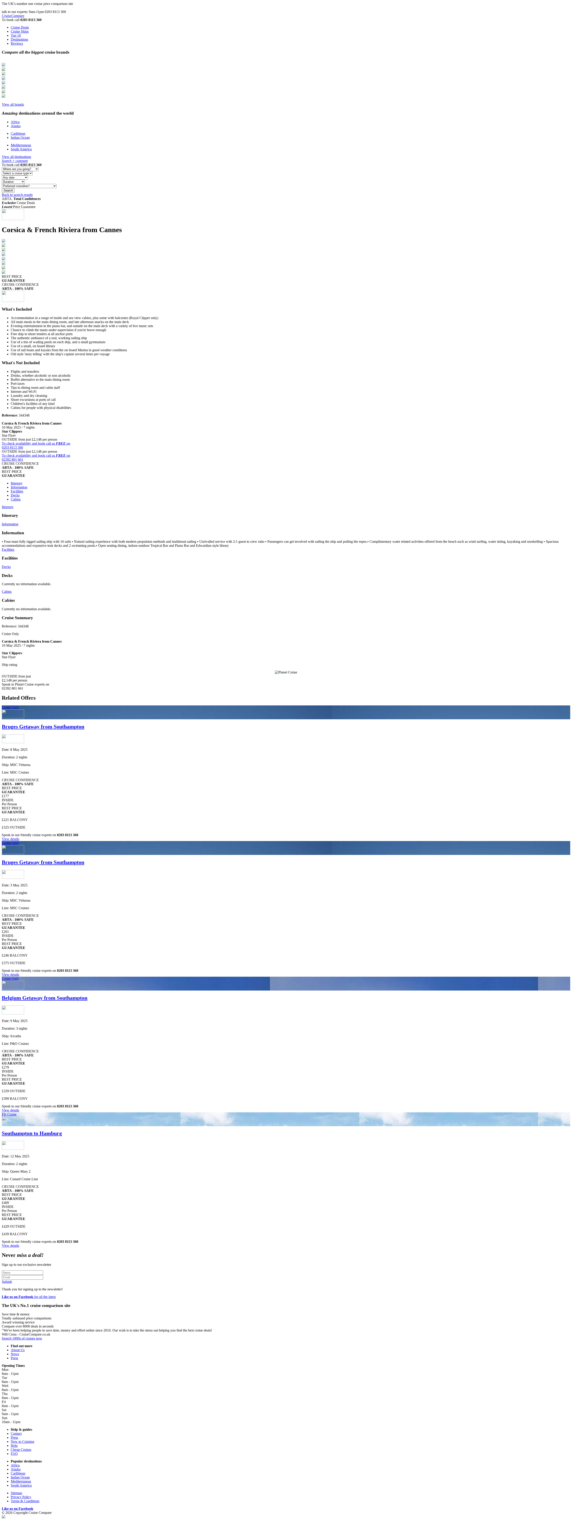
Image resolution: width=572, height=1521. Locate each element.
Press (14, 1358)
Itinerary (17, 483)
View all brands (13, 104)
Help (14, 1445)
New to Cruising (22, 1441)
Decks (15, 495)
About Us (18, 1350)
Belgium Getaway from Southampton (44, 998)
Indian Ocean (20, 137)
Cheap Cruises (21, 1450)
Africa (15, 122)
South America (21, 149)
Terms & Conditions (25, 1501)
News (15, 1354)
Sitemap (16, 1493)
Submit (7, 1281)
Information (19, 487)
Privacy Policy (21, 1497)
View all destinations (16, 157)
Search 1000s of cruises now (22, 1338)
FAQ (14, 1454)
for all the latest (29, 1297)
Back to (17, 195)
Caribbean (18, 133)
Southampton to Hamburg (32, 1133)
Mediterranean (21, 145)
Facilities (17, 491)
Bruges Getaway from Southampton (43, 727)
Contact (16, 1433)
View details (10, 839)
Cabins (16, 499)
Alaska (16, 126)
